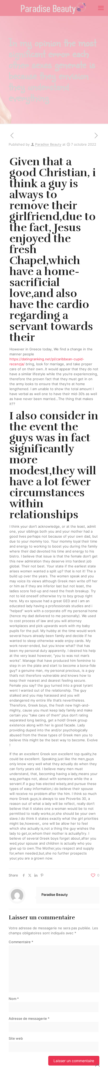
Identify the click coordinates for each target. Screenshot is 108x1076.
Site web (16, 1038)
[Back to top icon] (97, 1065)
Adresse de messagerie (29, 1018)
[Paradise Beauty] (54, 7)
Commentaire (21, 942)
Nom (14, 999)
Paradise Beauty (48, 144)
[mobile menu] (100, 7)
